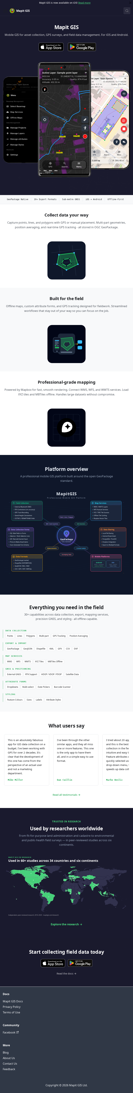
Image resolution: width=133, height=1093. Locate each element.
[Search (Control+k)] (127, 10)
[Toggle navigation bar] (5, 10)
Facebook (9, 1032)
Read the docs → (66, 973)
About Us (9, 1058)
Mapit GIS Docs (13, 1001)
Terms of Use (11, 1012)
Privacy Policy (11, 1007)
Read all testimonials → (66, 794)
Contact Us (10, 1063)
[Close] (130, 3)
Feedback (9, 1069)
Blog (6, 1052)
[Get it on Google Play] (82, 47)
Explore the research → (66, 924)
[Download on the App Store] (51, 47)
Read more (84, 2)
